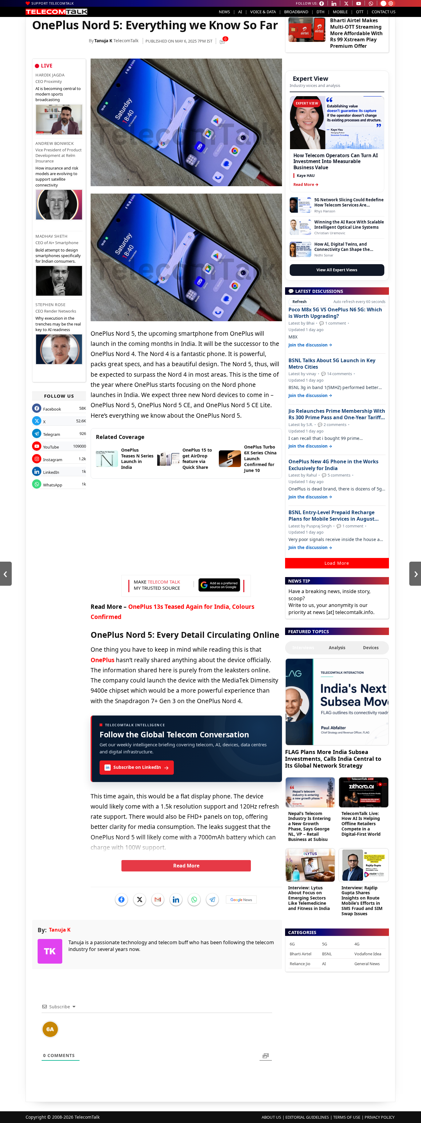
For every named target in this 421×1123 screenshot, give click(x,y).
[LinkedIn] (176, 899)
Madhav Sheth (51, 236)
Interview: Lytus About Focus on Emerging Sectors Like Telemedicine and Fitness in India (309, 898)
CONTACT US (383, 11)
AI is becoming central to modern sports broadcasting (58, 94)
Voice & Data (263, 11)
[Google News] (241, 900)
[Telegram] (212, 899)
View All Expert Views (337, 270)
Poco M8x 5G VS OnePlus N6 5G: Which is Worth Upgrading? (335, 312)
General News (367, 963)
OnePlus (102, 660)
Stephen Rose (50, 304)
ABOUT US (271, 1117)
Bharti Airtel (300, 954)
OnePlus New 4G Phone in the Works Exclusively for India (333, 464)
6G (292, 944)
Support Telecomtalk (52, 3)
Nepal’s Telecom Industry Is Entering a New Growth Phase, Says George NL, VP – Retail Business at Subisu (309, 826)
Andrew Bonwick (54, 143)
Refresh (299, 301)
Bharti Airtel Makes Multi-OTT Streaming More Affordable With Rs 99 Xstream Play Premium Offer (356, 33)
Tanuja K (103, 40)
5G (324, 944)
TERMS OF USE (346, 1117)
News (224, 11)
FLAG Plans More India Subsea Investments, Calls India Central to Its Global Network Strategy (333, 758)
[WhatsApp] (194, 899)
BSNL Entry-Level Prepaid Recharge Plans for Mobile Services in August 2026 (331, 515)
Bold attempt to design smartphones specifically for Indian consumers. (58, 255)
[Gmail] (158, 899)
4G (356, 944)
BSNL (327, 954)
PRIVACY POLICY (379, 1117)
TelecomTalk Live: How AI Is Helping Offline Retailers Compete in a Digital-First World (361, 823)
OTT (359, 11)
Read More (186, 865)
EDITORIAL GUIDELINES (307, 1117)
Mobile (340, 11)
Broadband (296, 11)
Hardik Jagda (49, 75)
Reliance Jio (300, 963)
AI (240, 11)
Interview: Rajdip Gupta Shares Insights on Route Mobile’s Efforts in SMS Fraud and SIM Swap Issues (361, 900)
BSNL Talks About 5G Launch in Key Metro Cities (331, 363)
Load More (337, 563)
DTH (321, 11)
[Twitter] (139, 899)
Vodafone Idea (367, 954)
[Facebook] (121, 899)
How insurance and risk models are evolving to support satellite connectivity (56, 176)
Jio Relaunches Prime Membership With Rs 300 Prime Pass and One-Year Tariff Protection (336, 414)
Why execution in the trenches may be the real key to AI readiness (58, 323)
